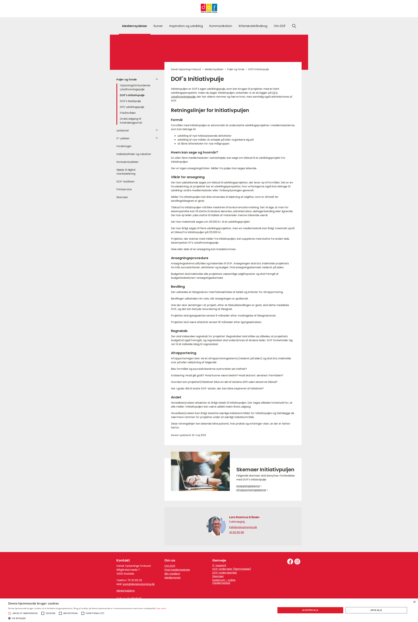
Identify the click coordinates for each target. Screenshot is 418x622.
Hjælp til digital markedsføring (125, 172)
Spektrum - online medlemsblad (223, 582)
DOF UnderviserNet (224, 572)
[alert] (209, 610)
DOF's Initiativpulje (132, 95)
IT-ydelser (123, 138)
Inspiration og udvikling (186, 26)
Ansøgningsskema (248, 486)
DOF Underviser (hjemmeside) (231, 569)
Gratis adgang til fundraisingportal (131, 121)
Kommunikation (220, 26)
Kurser (158, 26)
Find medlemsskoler (177, 570)
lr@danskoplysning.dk (243, 527)
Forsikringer (124, 146)
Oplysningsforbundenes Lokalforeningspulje (135, 87)
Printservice (124, 189)
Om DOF (280, 26)
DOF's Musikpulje (130, 101)
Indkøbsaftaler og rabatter (133, 154)
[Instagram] (297, 561)
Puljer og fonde (126, 79)
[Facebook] (290, 561)
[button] (87, 618)
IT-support (219, 565)
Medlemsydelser (134, 26)
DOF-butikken (125, 181)
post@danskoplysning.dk (139, 584)
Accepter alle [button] (310, 610)
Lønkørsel (122, 130)
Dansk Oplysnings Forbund (186, 69)
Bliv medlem (172, 574)
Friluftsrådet (128, 113)
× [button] (414, 602)
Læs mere (161, 608)
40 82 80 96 (236, 532)
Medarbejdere (125, 591)
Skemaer (122, 197)
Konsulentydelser (127, 162)
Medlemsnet (172, 577)
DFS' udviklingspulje (132, 107)
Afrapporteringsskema (251, 490)
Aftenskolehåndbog (253, 26)
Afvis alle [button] (376, 610)
